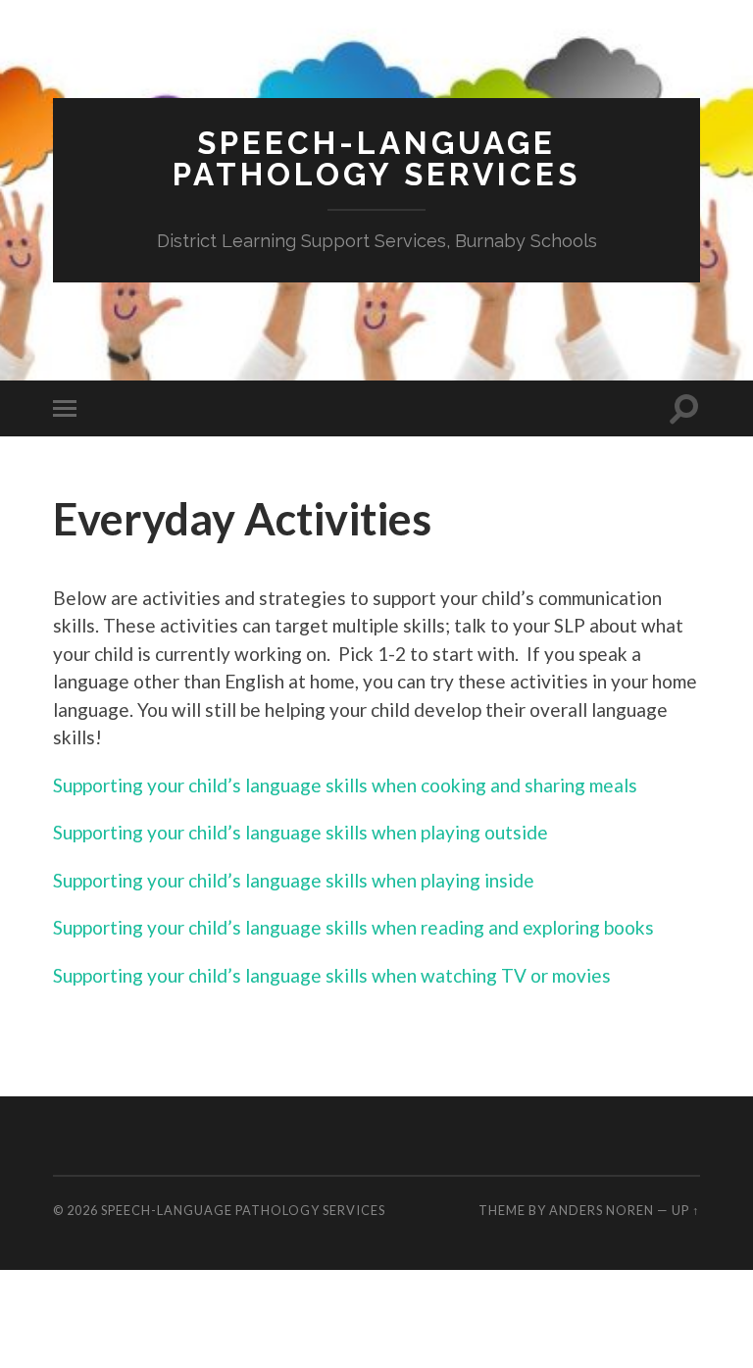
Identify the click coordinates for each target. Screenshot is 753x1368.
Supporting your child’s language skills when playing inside (293, 880)
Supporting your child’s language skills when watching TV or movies (332, 975)
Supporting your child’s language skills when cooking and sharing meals (345, 785)
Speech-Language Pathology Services (376, 158)
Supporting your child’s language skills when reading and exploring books (353, 927)
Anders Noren (601, 1210)
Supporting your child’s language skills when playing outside (300, 832)
